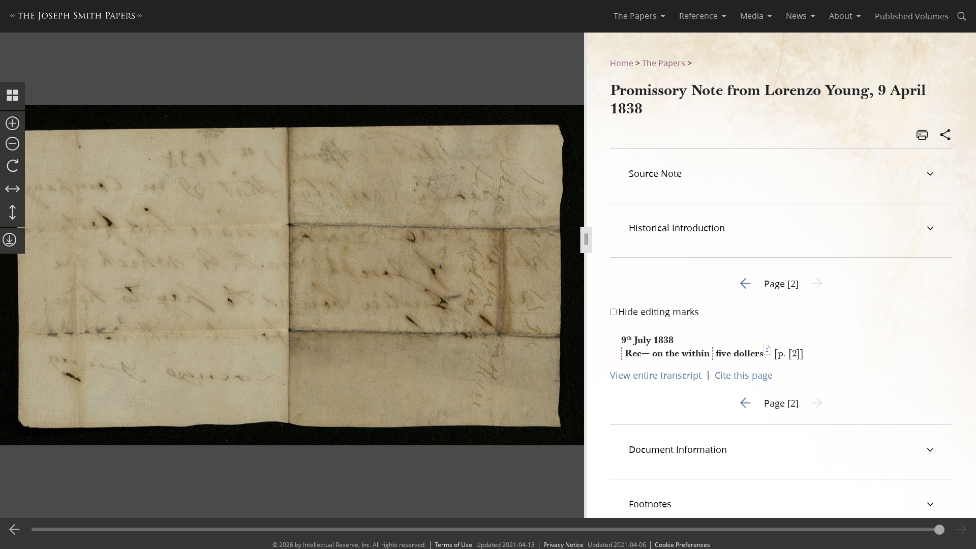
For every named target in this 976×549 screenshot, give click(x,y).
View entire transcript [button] (656, 375)
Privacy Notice (563, 544)
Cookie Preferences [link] (682, 544)
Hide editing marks (658, 311)
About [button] (840, 15)
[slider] (488, 529)
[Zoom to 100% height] (12, 213)
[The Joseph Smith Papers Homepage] (76, 17)
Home (621, 63)
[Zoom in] (12, 124)
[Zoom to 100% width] (12, 189)
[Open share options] (945, 136)
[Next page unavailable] (961, 530)
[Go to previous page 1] (15, 530)
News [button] (796, 15)
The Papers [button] (635, 15)
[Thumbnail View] (12, 96)
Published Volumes (912, 16)
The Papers (663, 63)
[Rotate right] (12, 166)
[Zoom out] (12, 144)
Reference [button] (698, 15)
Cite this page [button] (744, 375)
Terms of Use (453, 544)
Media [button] (752, 15)
